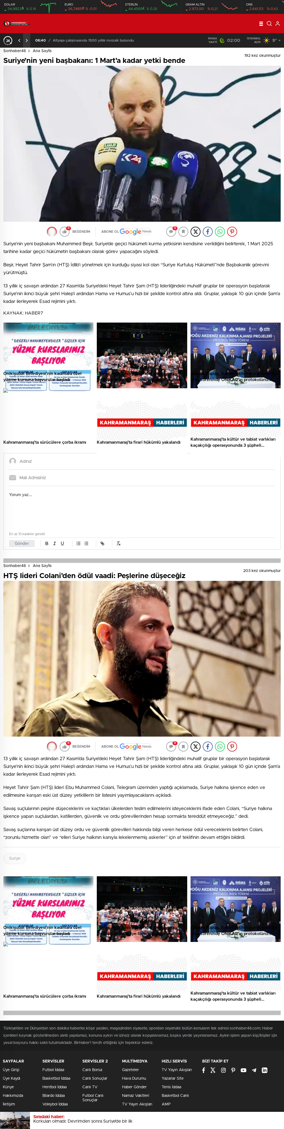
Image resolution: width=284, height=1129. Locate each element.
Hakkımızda (13, 1096)
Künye (8, 1087)
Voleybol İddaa (55, 1104)
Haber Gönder (134, 1087)
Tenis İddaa (171, 1087)
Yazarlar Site (173, 1079)
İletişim (9, 1104)
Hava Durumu (134, 1079)
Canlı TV (89, 1087)
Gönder (22, 543)
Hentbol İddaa (54, 1087)
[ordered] (78, 543)
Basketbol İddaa (56, 1079)
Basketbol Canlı (175, 1096)
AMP (166, 1104)
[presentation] (19, 40)
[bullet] (86, 543)
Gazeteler (130, 1070)
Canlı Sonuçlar (94, 1079)
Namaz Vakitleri (135, 1096)
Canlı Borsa (92, 1070)
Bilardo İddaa (53, 1096)
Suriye (14, 858)
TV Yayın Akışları (137, 1104)
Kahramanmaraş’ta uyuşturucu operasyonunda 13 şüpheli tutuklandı (109, 40)
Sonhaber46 (14, 51)
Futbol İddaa (53, 1070)
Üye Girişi (11, 1070)
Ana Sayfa (42, 51)
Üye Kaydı (11, 1079)
